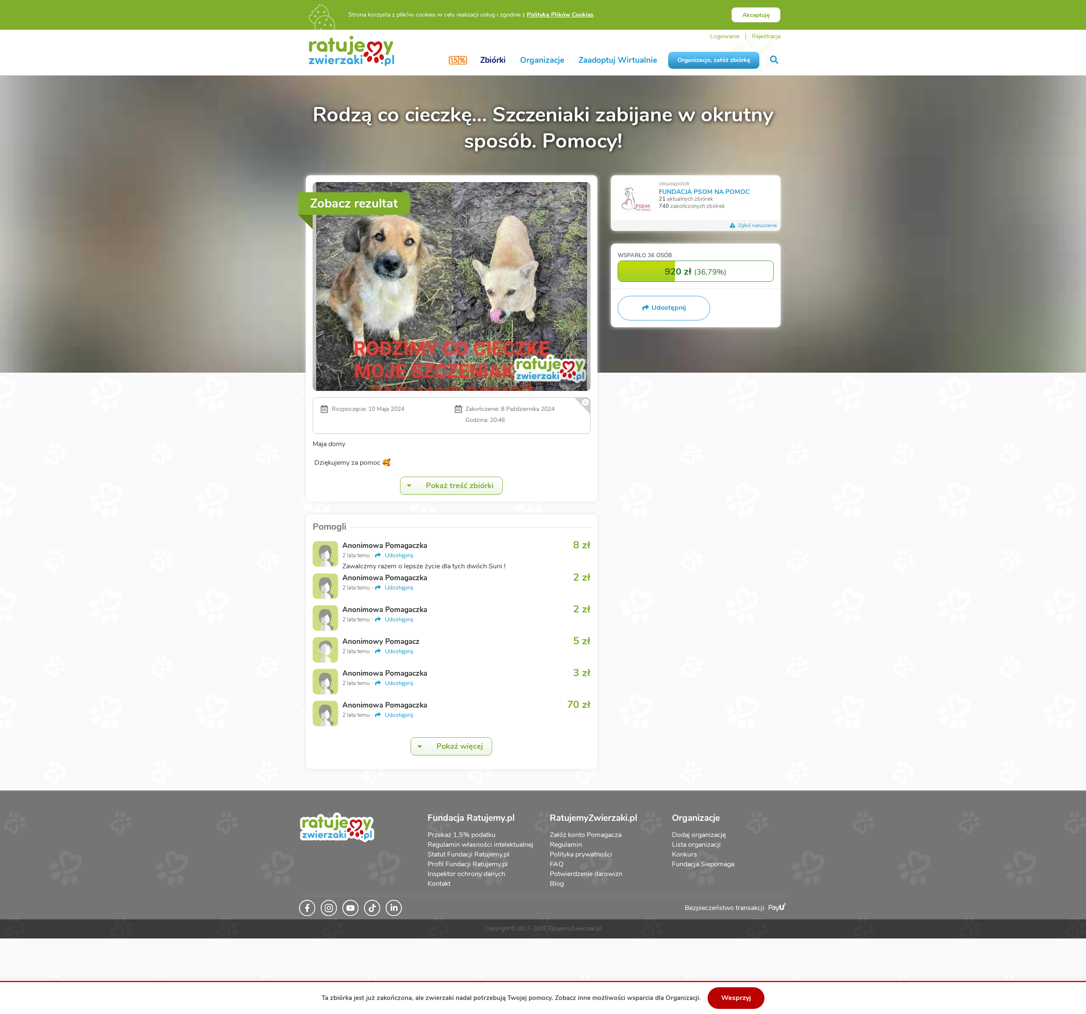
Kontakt (439, 883)
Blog (557, 883)
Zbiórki (493, 60)
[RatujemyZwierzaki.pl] (351, 50)
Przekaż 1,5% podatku (461, 835)
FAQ (556, 864)
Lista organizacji (696, 844)
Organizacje (542, 60)
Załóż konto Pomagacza (585, 835)
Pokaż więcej (460, 746)
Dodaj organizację (699, 835)
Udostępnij (398, 555)
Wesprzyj (736, 998)
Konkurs (684, 854)
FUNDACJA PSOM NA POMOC (704, 191)
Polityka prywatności (581, 854)
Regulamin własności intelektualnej (480, 844)
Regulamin (566, 844)
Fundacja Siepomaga (703, 864)
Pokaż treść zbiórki (460, 485)
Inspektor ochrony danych (466, 874)
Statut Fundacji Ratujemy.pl (468, 854)
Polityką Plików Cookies (560, 15)
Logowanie (724, 36)
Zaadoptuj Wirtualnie (618, 60)
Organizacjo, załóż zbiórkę (713, 60)
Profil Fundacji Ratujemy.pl (468, 864)
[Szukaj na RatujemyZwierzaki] (775, 60)
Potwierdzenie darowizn (586, 874)
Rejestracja (766, 36)
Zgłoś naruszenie (757, 225)
